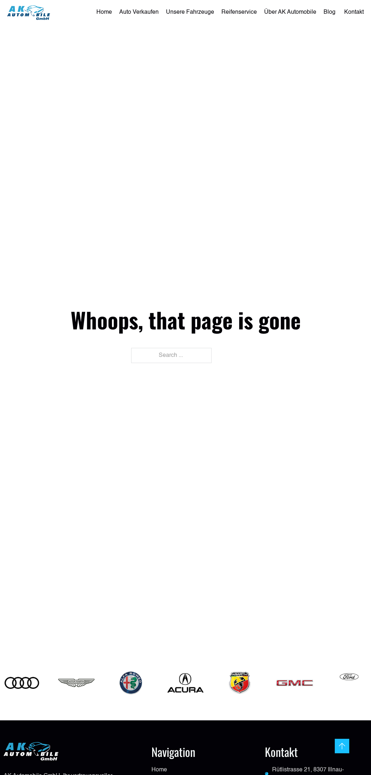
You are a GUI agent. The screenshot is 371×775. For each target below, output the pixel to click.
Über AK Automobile (290, 12)
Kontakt (354, 12)
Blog (330, 12)
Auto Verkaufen (139, 12)
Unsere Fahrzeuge (190, 12)
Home (104, 12)
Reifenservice (239, 12)
